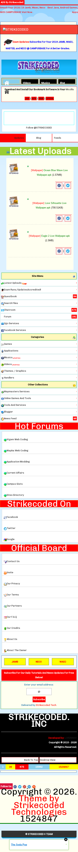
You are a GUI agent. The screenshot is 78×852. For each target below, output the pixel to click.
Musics (44, 82)
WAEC (62, 661)
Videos (26, 82)
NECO (39, 661)
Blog (62, 82)
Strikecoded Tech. (46, 705)
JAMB (15, 661)
